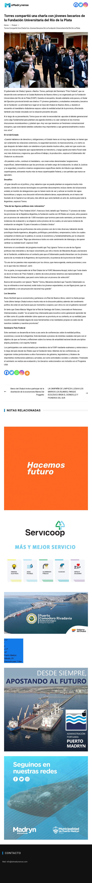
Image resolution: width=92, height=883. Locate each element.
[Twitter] (80, 4)
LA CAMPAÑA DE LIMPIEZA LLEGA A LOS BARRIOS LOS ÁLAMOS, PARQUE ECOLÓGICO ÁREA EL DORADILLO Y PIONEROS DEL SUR (65, 393)
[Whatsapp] (16, 373)
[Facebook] (76, 4)
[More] (27, 373)
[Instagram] (85, 4)
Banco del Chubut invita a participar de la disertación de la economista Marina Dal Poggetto (27, 392)
